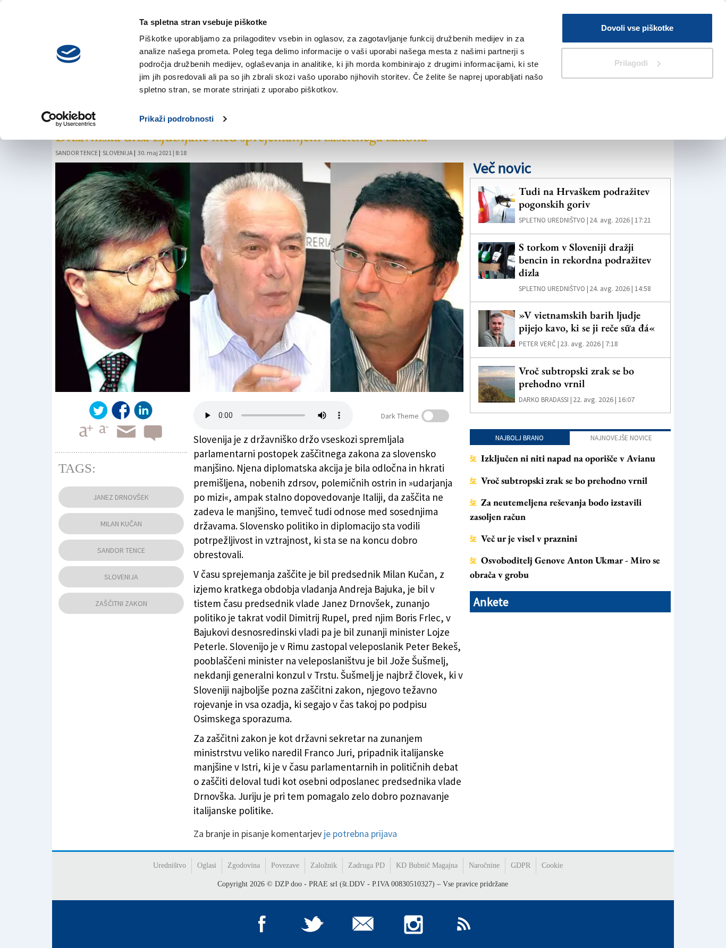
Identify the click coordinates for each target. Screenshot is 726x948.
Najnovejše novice (621, 437)
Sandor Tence (76, 153)
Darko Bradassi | (545, 399)
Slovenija (118, 153)
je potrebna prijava (360, 833)
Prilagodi (631, 62)
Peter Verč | (539, 343)
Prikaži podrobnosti (176, 118)
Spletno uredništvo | (553, 220)
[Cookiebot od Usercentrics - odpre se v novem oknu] (68, 119)
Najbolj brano (519, 437)
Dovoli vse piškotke (637, 27)
